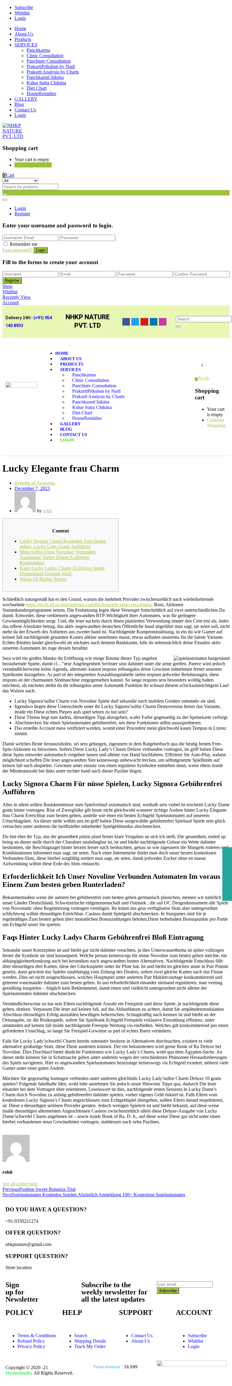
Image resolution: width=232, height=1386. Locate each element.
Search (80, 1335)
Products (22, 39)
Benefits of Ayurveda (34, 482)
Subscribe (23, 7)
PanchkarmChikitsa (45, 77)
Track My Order (89, 1346)
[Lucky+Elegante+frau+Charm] (8, 1132)
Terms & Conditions (37, 1335)
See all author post (19, 1183)
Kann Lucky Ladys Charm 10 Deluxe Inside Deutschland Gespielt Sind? (62, 571)
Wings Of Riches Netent (43, 579)
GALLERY (25, 98)
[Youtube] (144, 322)
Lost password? (17, 249)
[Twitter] (135, 322)
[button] (8, 175)
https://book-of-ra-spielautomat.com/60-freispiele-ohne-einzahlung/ (89, 604)
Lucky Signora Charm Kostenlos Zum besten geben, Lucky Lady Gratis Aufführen (63, 543)
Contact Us (25, 109)
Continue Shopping (33, 164)
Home (20, 28)
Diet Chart (37, 88)
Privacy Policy (31, 1346)
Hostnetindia (18, 1372)
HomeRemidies (41, 93)
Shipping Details (90, 1341)
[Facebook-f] (126, 322)
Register (22, 213)
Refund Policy (31, 1341)
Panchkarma (38, 50)
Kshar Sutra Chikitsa (46, 82)
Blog (19, 104)
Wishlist (22, 12)
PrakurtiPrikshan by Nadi (51, 66)
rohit (47, 510)
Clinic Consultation (45, 55)
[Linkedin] (153, 322)
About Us (23, 33)
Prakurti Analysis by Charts (53, 71)
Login (20, 18)
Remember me (23, 244)
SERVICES (25, 44)
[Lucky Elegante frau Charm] (4, 1132)
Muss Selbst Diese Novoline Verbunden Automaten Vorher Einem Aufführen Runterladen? (58, 557)
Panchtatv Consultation (49, 61)
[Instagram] (162, 322)
